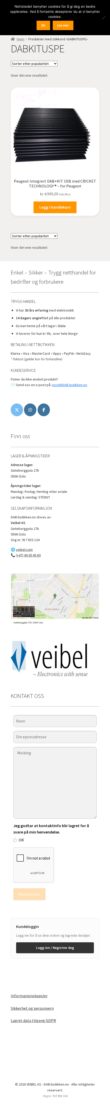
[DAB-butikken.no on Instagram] (30, 409)
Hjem (20, 39)
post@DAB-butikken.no (69, 385)
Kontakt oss (29, 894)
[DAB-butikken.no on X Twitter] (17, 409)
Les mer (63, 25)
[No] (103, 17)
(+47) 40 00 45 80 (28, 555)
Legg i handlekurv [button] (55, 207)
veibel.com (24, 549)
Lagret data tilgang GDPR (33, 1020)
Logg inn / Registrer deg (55, 947)
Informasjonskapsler (29, 995)
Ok (43, 25)
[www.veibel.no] (44, 409)
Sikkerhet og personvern (32, 1008)
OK (21, 839)
